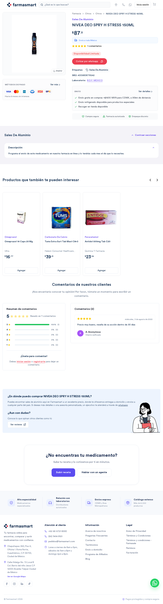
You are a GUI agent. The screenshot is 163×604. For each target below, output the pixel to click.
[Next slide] (157, 180)
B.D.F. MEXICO (95, 80)
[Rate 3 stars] (19, 316)
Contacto (90, 540)
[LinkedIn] (22, 584)
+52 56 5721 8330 (57, 531)
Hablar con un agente (94, 472)
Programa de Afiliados (96, 554)
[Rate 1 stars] (12, 316)
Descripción (15, 147)
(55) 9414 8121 (55, 536)
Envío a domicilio (93, 550)
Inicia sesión (143, 5)
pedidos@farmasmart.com (61, 541)
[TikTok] (29, 584)
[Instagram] (14, 584)
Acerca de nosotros (95, 531)
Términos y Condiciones (138, 536)
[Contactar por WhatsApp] (130, 4)
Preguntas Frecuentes (96, 536)
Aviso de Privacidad (136, 531)
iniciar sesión (24, 362)
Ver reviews (16, 424)
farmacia (76, 14)
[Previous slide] (150, 180)
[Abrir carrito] (154, 4)
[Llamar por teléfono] (123, 4)
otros (88, 14)
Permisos (130, 548)
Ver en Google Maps (16, 576)
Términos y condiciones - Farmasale (138, 542)
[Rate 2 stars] (15, 316)
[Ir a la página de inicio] (21, 5)
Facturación (132, 553)
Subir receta (63, 472)
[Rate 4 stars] (23, 316)
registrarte (39, 362)
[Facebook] (7, 584)
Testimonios (91, 545)
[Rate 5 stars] (27, 316)
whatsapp (123, 405)
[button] (116, 5)
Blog (87, 559)
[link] (124, 13)
